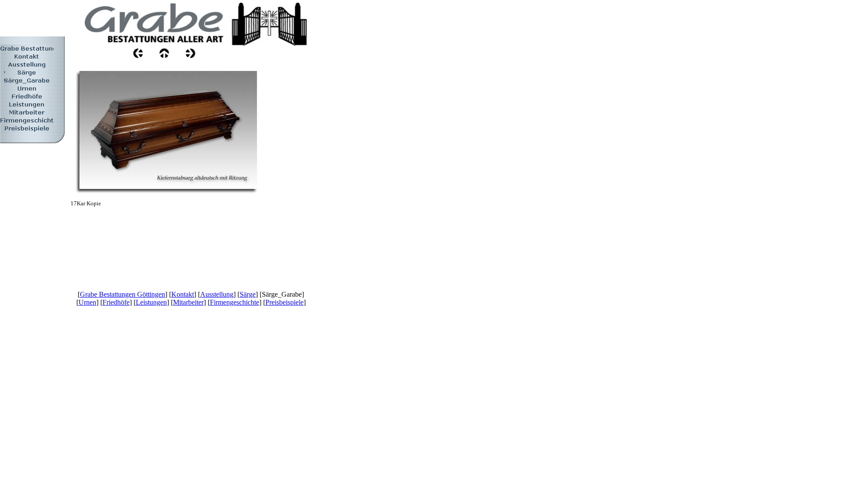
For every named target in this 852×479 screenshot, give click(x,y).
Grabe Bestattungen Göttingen (122, 294)
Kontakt (182, 294)
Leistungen (151, 302)
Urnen (87, 302)
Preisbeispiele (284, 302)
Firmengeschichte (234, 302)
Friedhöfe (116, 302)
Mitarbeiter (188, 302)
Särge (248, 294)
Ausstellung (216, 294)
